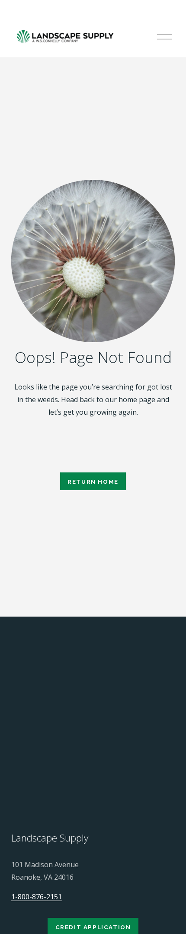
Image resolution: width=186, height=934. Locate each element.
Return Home (93, 481)
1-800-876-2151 (36, 896)
